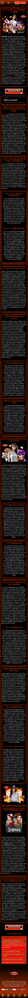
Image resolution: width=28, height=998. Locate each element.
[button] (23, 100)
